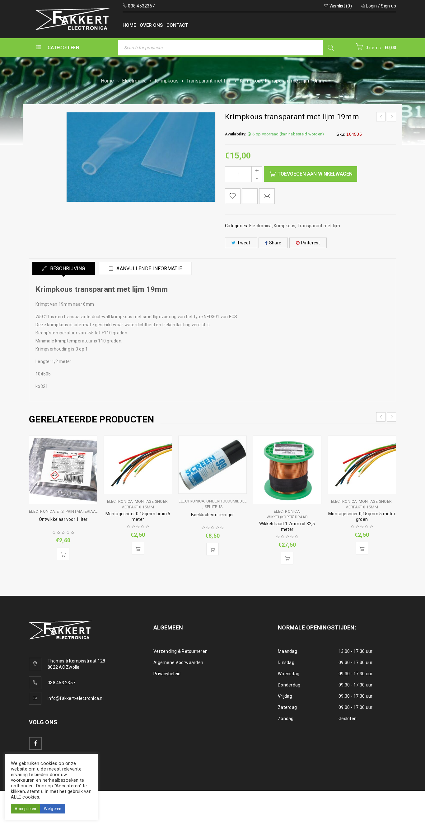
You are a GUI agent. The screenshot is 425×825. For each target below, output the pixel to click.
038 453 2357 (61, 682)
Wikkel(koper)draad (287, 517)
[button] (63, 554)
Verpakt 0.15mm (138, 507)
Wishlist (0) (340, 5)
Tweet (243, 242)
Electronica (134, 81)
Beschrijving (67, 268)
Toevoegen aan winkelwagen (315, 174)
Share (275, 242)
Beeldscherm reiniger (212, 514)
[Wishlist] (233, 196)
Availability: (235, 134)
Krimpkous (167, 81)
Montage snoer (151, 501)
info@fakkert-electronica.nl (76, 698)
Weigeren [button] (53, 808)
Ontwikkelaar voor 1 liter (63, 519)
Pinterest (310, 242)
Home (107, 81)
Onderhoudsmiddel (226, 501)
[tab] (63, 268)
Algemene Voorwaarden (178, 662)
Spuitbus (213, 507)
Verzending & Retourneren (180, 651)
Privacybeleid (166, 673)
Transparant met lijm (208, 81)
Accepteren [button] (25, 808)
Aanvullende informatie (148, 268)
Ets (60, 511)
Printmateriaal (82, 511)
